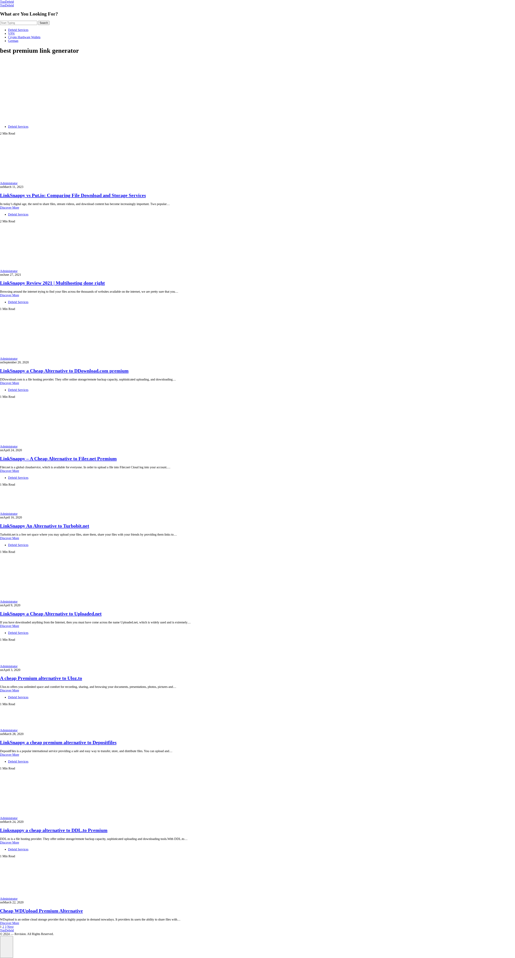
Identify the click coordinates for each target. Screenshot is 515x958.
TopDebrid (7, 1)
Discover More (9, 207)
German (13, 41)
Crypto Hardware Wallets (24, 37)
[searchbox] (18, 23)
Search (44, 22)
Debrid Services (18, 30)
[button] (6, 947)
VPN (11, 33)
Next (10, 926)
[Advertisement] (257, 87)
